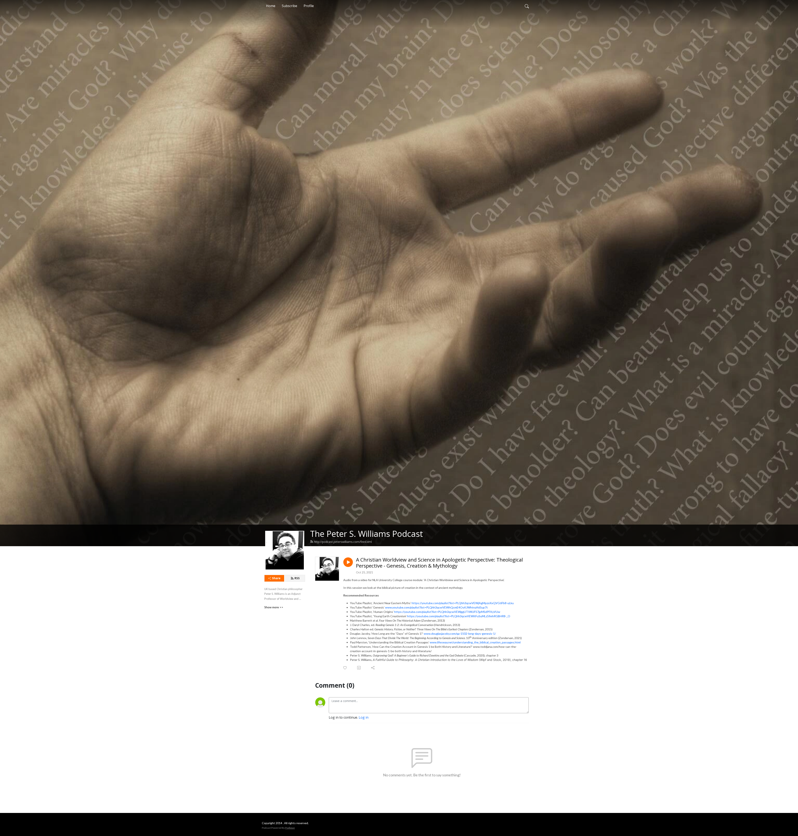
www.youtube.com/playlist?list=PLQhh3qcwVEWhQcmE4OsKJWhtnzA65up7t (436, 607)
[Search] (527, 6)
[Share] (373, 668)
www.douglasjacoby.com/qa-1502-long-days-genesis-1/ (460, 633)
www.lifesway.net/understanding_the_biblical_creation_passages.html (475, 642)
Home (270, 6)
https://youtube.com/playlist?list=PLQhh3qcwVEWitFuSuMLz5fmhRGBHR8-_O (458, 616)
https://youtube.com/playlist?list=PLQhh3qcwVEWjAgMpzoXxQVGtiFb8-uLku (463, 603)
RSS (297, 578)
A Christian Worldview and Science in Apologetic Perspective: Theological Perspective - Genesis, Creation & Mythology (439, 563)
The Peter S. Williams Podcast (366, 533)
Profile (309, 6)
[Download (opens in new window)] (359, 668)
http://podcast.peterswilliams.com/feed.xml (343, 542)
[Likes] (345, 668)
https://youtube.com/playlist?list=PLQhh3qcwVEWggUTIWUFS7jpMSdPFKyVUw (447, 611)
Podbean (290, 827)
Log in (363, 717)
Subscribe (289, 6)
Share (276, 578)
